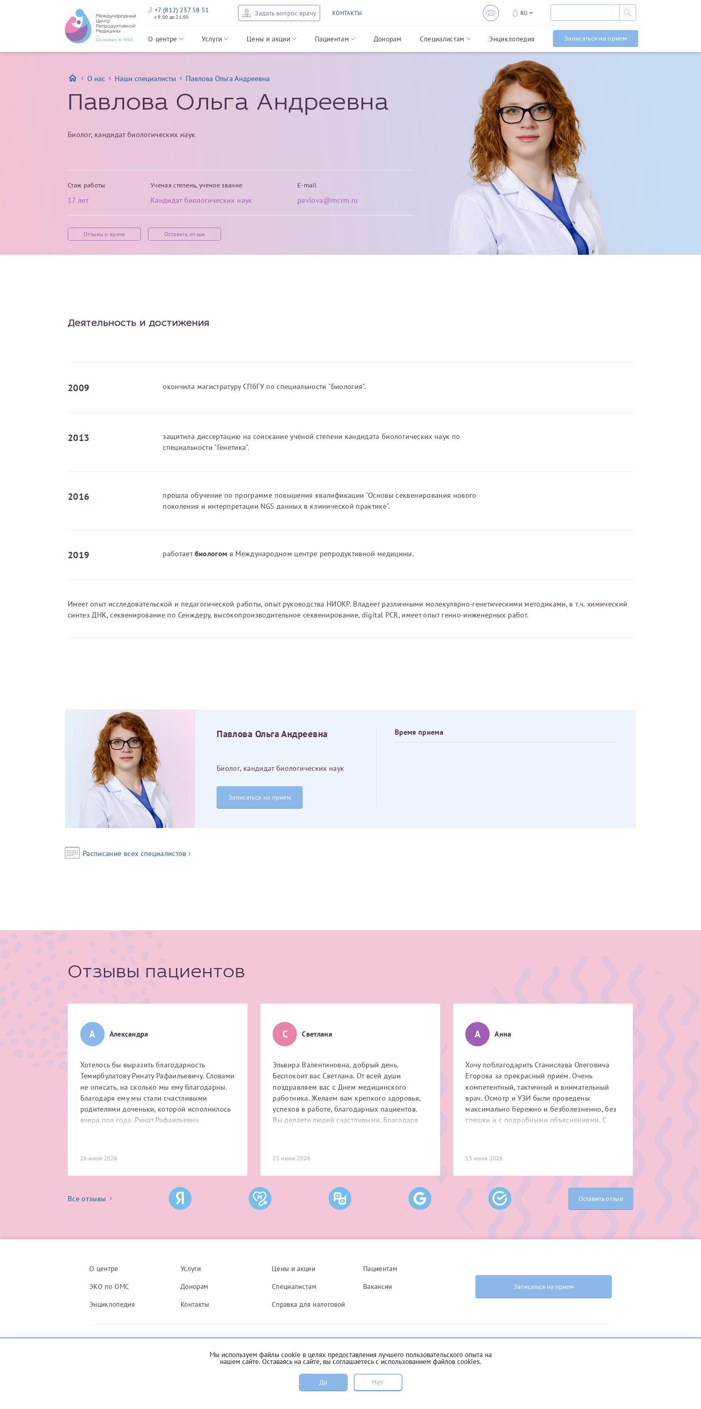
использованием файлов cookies (430, 1361)
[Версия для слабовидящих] (491, 13)
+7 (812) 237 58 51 (182, 10)
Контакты (195, 1304)
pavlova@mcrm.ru (327, 200)
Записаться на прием (595, 38)
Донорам (387, 39)
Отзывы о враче (104, 234)
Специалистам (442, 39)
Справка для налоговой (308, 1304)
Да (323, 1382)
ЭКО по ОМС (109, 1286)
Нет (377, 1382)
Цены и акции (268, 39)
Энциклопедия (511, 39)
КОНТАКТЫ (347, 13)
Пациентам (332, 39)
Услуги (212, 39)
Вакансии (377, 1286)
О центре (162, 39)
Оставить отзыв (184, 234)
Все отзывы (87, 1198)
